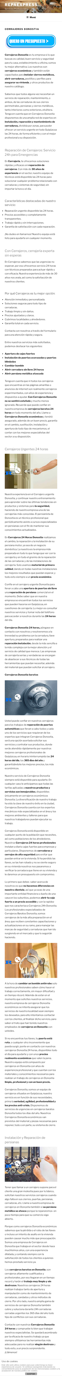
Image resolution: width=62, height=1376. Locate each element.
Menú (33, 17)
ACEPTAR (31, 1374)
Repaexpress (21, 4)
